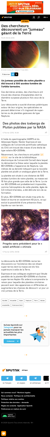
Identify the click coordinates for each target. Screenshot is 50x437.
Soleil (21, 300)
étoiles (42, 300)
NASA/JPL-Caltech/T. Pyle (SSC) (17, 70)
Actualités (13, 300)
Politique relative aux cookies (12, 399)
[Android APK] (8, 416)
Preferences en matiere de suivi (13, 409)
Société (4, 300)
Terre (36, 300)
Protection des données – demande (15, 402)
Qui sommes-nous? (8, 392)
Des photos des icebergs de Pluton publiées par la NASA (24, 125)
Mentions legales (23, 392)
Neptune (28, 300)
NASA (5, 70)
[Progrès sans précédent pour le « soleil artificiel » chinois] (25, 224)
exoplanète (5, 305)
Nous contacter (7, 396)
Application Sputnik (24, 406)
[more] (46, 132)
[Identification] (33, 17)
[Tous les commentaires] (3, 433)
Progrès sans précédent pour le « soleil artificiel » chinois (22, 245)
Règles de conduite (8, 406)
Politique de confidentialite (24, 396)
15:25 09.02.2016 (7, 38)
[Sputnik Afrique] (7, 18)
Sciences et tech (17, 305)
